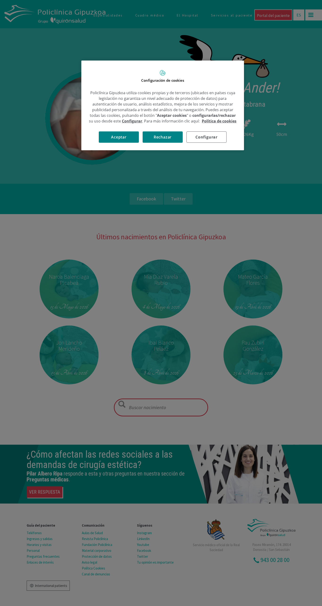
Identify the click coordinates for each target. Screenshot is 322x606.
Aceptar (119, 137)
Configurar (206, 137)
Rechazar (163, 137)
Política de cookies (219, 121)
